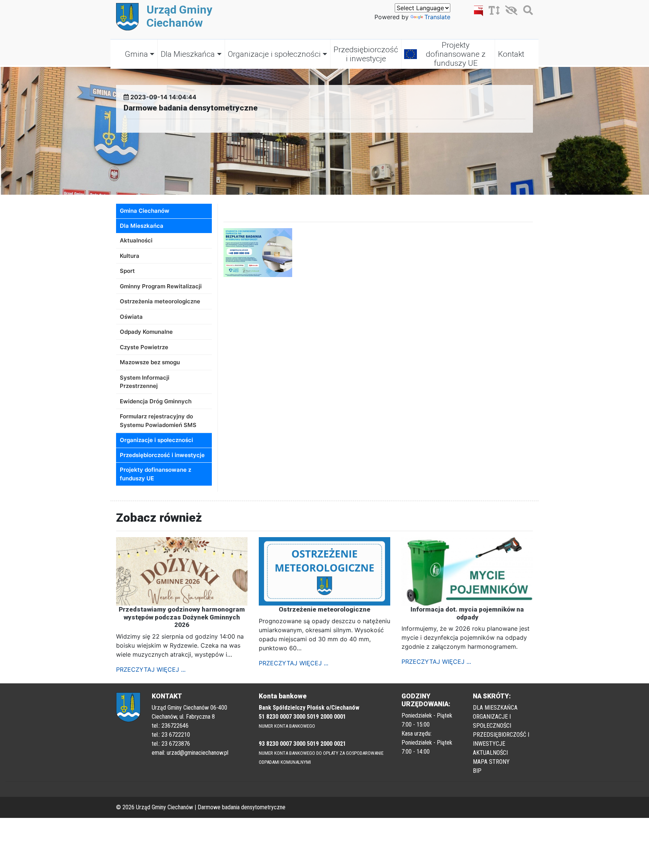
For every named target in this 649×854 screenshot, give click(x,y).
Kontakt (511, 54)
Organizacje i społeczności (274, 54)
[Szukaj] (526, 11)
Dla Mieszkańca (188, 54)
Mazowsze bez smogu (150, 362)
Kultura (129, 255)
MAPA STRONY (491, 761)
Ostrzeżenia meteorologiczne (160, 301)
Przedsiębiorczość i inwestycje (366, 54)
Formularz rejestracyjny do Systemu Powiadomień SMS (158, 421)
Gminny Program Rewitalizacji (161, 286)
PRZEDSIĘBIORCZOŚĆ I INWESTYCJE (501, 739)
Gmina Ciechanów (144, 210)
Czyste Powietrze (144, 347)
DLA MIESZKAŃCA (495, 707)
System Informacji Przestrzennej (144, 382)
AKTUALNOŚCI (490, 752)
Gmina (136, 54)
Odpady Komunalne (146, 331)
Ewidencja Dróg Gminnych (156, 401)
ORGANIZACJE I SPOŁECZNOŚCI (492, 721)
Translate (437, 17)
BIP (477, 770)
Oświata (131, 316)
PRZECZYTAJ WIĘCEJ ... (151, 669)
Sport (127, 270)
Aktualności (136, 240)
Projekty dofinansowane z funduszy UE (456, 54)
